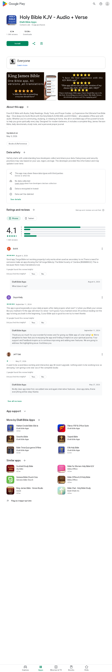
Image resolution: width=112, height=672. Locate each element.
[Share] (34, 43)
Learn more (22, 65)
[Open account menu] (107, 4)
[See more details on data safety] (15, 199)
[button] (31, 86)
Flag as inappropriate (19, 500)
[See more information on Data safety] (24, 152)
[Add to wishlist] (41, 43)
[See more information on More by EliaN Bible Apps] (39, 420)
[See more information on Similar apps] (24, 460)
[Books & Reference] (18, 144)
